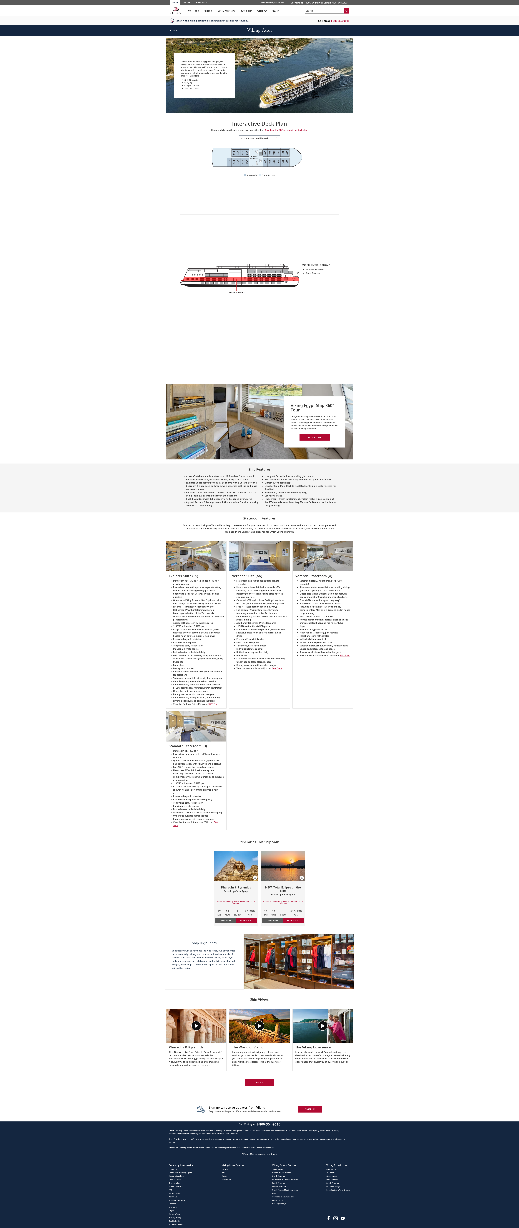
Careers (172, 1203)
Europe (225, 1169)
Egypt (224, 1176)
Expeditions (201, 2)
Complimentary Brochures (272, 3)
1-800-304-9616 (340, 21)
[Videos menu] (271, 11)
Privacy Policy (175, 1217)
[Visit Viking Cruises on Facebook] (328, 1218)
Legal (171, 1210)
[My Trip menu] (255, 11)
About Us (173, 1197)
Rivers (175, 2)
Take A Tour (314, 437)
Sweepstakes (174, 1183)
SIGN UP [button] (310, 1109)
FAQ (170, 1190)
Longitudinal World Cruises (338, 1190)
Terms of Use (174, 1214)
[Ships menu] (215, 11)
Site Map (173, 1207)
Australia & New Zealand (283, 1197)
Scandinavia (277, 1169)
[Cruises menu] (202, 11)
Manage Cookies (176, 1224)
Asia (224, 1172)
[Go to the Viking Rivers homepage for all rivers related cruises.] (176, 10)
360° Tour (213, 704)
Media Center (175, 1193)
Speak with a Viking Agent (180, 1172)
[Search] (346, 11)
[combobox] (259, 138)
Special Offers (175, 1179)
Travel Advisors (175, 1186)
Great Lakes (331, 1176)
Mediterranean (279, 1186)
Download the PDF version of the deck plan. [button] (286, 130)
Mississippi (226, 1179)
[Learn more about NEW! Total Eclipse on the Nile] (283, 866)
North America (278, 1176)
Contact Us (173, 1169)
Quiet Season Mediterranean (285, 1190)
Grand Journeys (279, 1203)
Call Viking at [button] (320, 2)
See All (259, 1082)
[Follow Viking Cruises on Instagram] (335, 1218)
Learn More (225, 920)
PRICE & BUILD (246, 920)
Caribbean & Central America (285, 1179)
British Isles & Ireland (281, 1172)
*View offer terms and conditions (259, 1154)
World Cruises (278, 1200)
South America (278, 1183)
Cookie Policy (175, 1221)
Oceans (186, 2)
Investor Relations (177, 1200)
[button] (255, 878)
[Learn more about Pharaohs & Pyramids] (236, 866)
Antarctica (331, 1169)
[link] (193, 11)
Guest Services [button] (268, 175)
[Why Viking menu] (238, 11)
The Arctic (330, 1172)
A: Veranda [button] (252, 175)
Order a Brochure (176, 1176)
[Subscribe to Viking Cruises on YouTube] (342, 1218)
